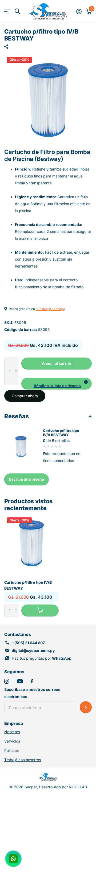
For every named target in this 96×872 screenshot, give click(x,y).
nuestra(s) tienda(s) (50, 309)
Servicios (12, 741)
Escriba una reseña (26, 479)
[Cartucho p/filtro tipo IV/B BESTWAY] (31, 542)
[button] (17, 363)
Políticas (11, 750)
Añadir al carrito (56, 363)
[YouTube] (20, 681)
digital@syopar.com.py (33, 650)
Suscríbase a (86, 707)
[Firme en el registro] (79, 11)
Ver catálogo (7, 11)
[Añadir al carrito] (40, 611)
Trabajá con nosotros (22, 759)
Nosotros (12, 731)
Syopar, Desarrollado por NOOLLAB (56, 787)
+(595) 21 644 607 (28, 642)
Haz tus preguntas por (41, 658)
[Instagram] (6, 681)
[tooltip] (86, 382)
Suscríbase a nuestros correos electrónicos (32, 693)
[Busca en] (17, 11)
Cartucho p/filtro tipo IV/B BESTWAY (28, 585)
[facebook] (32, 681)
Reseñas (16, 416)
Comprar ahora (25, 396)
